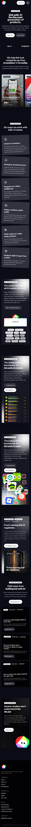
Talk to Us (10, 35)
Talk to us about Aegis (12, 307)
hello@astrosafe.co (6, 818)
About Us (3, 782)
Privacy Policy (5, 804)
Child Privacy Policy (6, 811)
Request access (12, 545)
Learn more (20, 35)
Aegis (2, 795)
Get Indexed (9, 390)
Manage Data (5, 807)
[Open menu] (28, 3)
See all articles (15, 602)
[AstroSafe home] (3, 2)
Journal (3, 784)
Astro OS (3, 798)
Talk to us (21, 3)
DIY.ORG (3, 793)
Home (2, 779)
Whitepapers (5, 786)
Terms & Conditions (6, 809)
